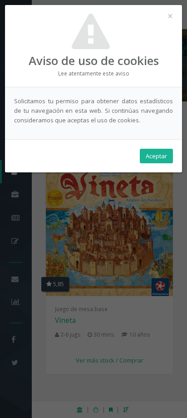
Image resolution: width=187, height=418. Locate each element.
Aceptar (156, 156)
